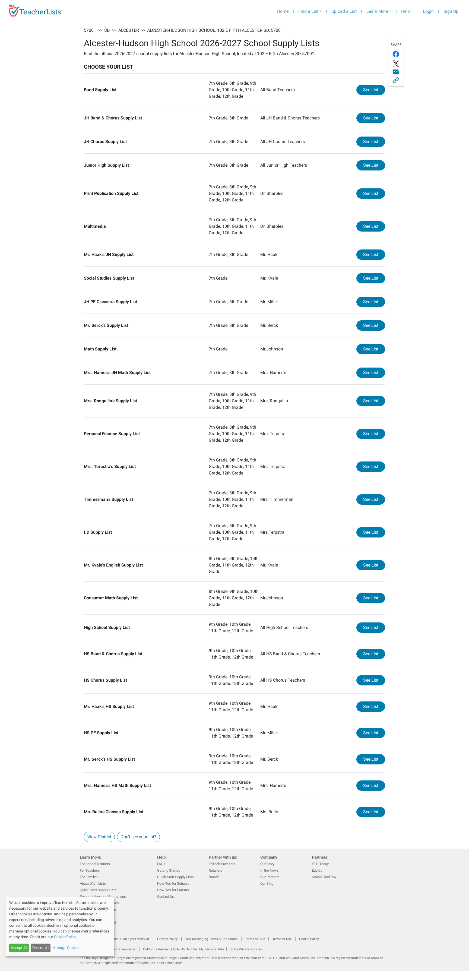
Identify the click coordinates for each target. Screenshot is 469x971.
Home (283, 11)
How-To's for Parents (173, 890)
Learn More (377, 11)
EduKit (317, 870)
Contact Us (165, 896)
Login (428, 11)
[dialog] (59, 926)
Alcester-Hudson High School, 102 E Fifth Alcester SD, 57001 (215, 30)
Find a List (308, 11)
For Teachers (90, 870)
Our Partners (270, 877)
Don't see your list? (138, 836)
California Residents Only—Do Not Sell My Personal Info (183, 949)
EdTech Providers (222, 864)
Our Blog (266, 883)
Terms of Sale (255, 939)
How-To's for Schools (173, 883)
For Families (89, 877)
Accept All (19, 947)
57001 (90, 30)
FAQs (161, 864)
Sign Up (450, 11)
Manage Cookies (66, 947)
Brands (214, 877)
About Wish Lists (93, 883)
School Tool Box (324, 877)
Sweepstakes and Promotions (103, 896)
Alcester (128, 30)
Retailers (215, 870)
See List (374, 89)
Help (405, 11)
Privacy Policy (167, 939)
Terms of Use (281, 939)
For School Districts (95, 864)
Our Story (267, 864)
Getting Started (168, 870)
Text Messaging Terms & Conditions (211, 939)
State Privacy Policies (246, 949)
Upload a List (344, 11)
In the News (269, 870)
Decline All (40, 947)
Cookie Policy (309, 939)
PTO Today (320, 864)
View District (99, 836)
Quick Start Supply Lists (98, 890)
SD (107, 30)
